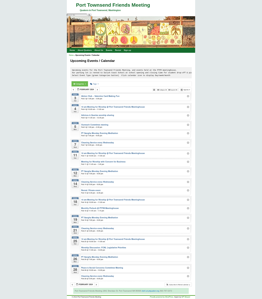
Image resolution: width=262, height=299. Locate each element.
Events (109, 50)
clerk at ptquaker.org (150, 291)
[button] (178, 284)
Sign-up (127, 50)
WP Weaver (185, 297)
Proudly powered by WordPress (161, 297)
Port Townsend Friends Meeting (113, 5)
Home (72, 50)
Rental (118, 50)
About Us (98, 50)
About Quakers (85, 50)
